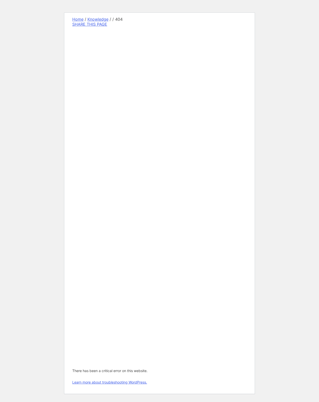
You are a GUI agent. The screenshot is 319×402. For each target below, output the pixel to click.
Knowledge (97, 19)
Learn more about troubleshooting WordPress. (109, 382)
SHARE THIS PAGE (89, 24)
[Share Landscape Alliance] (106, 152)
